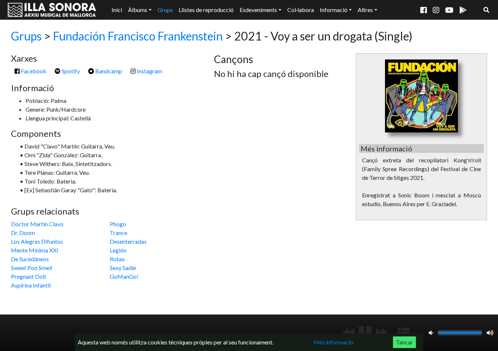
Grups (165, 9)
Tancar (404, 342)
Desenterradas (128, 241)
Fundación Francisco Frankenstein (138, 36)
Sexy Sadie (123, 267)
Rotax (117, 258)
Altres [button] (365, 9)
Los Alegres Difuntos (37, 241)
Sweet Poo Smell (31, 267)
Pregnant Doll (28, 276)
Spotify (70, 71)
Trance (118, 232)
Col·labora (300, 9)
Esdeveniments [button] (258, 9)
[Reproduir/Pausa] (365, 332)
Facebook (33, 71)
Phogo (118, 223)
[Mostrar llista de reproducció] (404, 333)
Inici (117, 9)
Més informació (333, 342)
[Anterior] (349, 333)
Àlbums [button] (137, 9)
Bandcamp (108, 71)
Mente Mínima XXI (34, 250)
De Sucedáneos (30, 258)
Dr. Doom (23, 232)
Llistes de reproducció (206, 9)
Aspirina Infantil (31, 285)
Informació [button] (333, 9)
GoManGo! (124, 276)
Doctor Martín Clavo (37, 223)
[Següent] (382, 333)
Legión (118, 250)
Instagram (149, 71)
